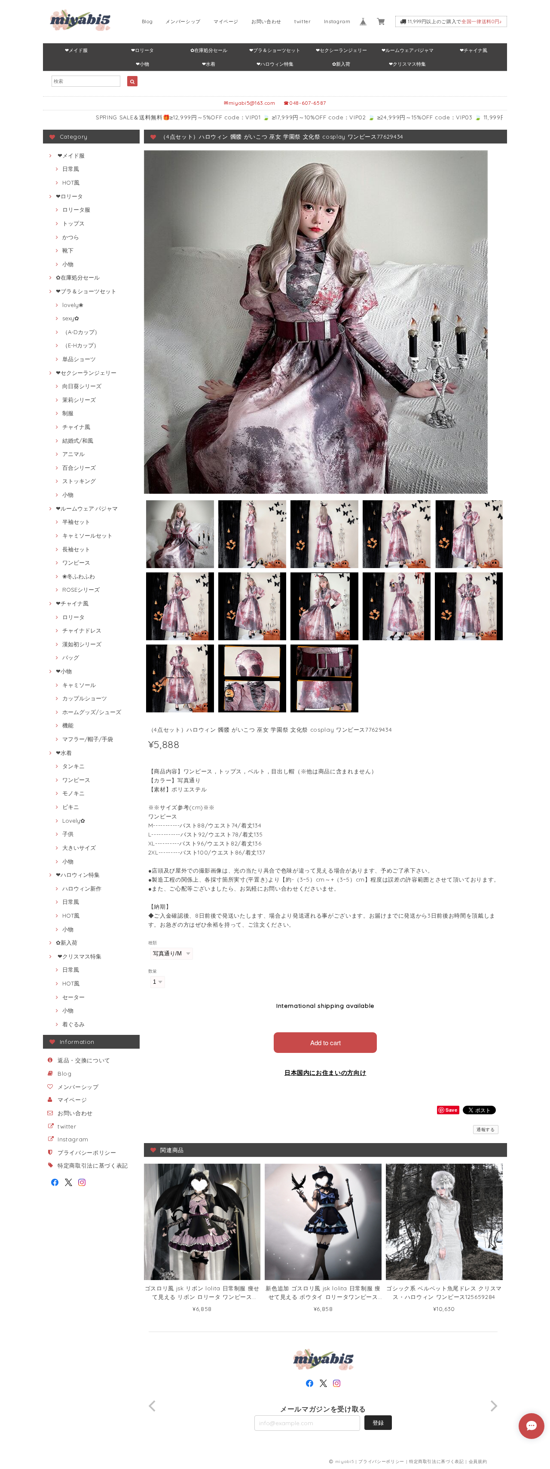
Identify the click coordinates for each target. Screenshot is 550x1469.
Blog (147, 21)
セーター (73, 997)
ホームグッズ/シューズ (91, 712)
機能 (67, 725)
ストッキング (79, 481)
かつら (70, 237)
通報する (486, 1129)
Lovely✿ (73, 820)
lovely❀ (72, 304)
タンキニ (73, 766)
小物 (67, 264)
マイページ (226, 21)
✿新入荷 (341, 64)
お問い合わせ (266, 21)
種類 (152, 943)
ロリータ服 (76, 209)
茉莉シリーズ (79, 399)
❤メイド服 (76, 50)
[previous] (153, 1405)
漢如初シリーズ (81, 644)
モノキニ (73, 793)
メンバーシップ (183, 21)
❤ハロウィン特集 (275, 64)
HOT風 (70, 182)
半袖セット (76, 521)
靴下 (67, 250)
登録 (378, 1422)
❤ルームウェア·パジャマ (408, 50)
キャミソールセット (87, 535)
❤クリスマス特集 (407, 64)
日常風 (70, 168)
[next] (493, 1405)
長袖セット (76, 549)
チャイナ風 (76, 426)
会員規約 (478, 1461)
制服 (67, 413)
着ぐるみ (73, 1024)
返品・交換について (84, 1060)
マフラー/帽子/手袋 (87, 739)
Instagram (337, 21)
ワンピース (76, 562)
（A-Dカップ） (81, 331)
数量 (152, 971)
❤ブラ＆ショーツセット (274, 50)
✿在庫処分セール (208, 50)
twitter (302, 21)
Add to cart (325, 1042)
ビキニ (70, 806)
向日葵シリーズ (81, 386)
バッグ (70, 657)
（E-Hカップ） (80, 345)
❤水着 (208, 64)
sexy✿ (70, 318)
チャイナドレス (81, 630)
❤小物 (142, 64)
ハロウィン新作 (81, 888)
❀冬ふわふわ (78, 576)
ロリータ (73, 617)
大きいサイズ (79, 847)
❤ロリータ (142, 50)
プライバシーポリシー (87, 1152)
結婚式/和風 (77, 440)
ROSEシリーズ (81, 589)
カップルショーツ (84, 698)
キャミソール (79, 684)
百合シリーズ (79, 467)
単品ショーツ (79, 359)
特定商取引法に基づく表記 (93, 1165)
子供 (67, 833)
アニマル (73, 453)
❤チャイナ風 (473, 50)
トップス (73, 223)
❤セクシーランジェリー (341, 50)
